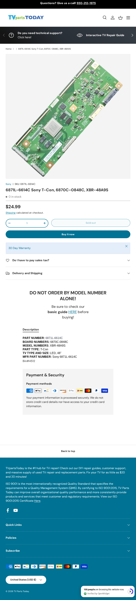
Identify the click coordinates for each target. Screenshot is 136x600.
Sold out (91, 222)
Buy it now (68, 234)
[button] (120, 18)
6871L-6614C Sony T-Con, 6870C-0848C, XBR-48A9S (44, 49)
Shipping (11, 212)
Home (9, 49)
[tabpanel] (68, 349)
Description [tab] (31, 329)
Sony (8, 184)
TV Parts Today (21, 591)
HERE (72, 312)
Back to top (68, 451)
